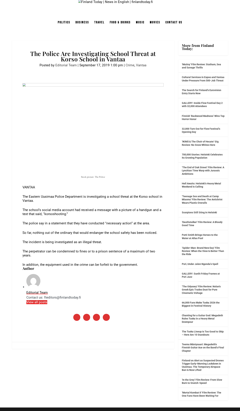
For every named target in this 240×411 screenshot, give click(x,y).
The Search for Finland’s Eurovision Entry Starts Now (201, 92)
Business (82, 22)
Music (140, 22)
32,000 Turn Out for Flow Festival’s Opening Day (201, 130)
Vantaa (141, 65)
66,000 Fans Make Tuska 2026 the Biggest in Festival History (201, 304)
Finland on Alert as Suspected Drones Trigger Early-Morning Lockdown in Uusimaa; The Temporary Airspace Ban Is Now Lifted (203, 365)
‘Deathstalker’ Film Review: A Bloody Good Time (202, 224)
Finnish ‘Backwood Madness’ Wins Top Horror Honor (203, 118)
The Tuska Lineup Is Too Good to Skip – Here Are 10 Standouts (203, 333)
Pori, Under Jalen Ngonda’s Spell (200, 264)
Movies (155, 22)
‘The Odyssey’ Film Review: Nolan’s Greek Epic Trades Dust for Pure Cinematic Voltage (201, 289)
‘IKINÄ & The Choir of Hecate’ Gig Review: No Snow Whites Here (200, 143)
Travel (99, 22)
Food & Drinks (120, 22)
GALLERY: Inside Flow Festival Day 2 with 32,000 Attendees (202, 105)
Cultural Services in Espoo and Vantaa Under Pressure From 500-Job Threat (203, 79)
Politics (64, 22)
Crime (130, 65)
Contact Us (174, 22)
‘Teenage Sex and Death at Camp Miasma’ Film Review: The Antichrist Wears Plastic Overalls (202, 199)
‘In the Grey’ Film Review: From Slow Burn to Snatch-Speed (202, 381)
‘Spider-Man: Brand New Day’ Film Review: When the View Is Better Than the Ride (203, 251)
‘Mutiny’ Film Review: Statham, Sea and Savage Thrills (201, 66)
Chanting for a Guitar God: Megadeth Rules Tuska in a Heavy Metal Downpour (202, 318)
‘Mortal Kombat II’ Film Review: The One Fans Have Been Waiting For (201, 394)
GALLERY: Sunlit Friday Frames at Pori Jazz (201, 275)
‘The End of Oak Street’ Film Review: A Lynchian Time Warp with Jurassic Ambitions (203, 170)
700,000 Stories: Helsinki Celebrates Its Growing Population (202, 156)
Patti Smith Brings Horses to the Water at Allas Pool (200, 236)
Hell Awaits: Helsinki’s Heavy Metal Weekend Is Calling (201, 185)
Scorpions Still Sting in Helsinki (199, 212)
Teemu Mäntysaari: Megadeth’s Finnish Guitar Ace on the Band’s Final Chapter (203, 347)
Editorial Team (66, 65)
